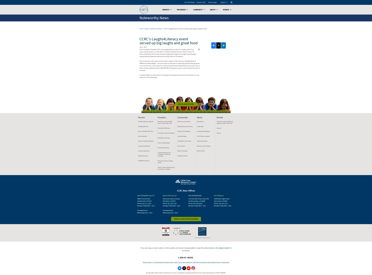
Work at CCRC (201, 151)
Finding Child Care (143, 127)
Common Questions (144, 151)
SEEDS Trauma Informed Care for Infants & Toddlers (166, 168)
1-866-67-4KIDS (185, 257)
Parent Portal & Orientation (146, 141)
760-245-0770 (223, 203)
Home (142, 29)
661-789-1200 (172, 203)
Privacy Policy (147, 262)
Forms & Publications (144, 146)
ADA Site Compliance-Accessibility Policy (206, 262)
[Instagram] (193, 268)
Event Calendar (142, 136)
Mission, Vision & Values (204, 146)
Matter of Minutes (182, 151)
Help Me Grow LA (143, 156)
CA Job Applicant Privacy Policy (163, 262)
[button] (227, 2)
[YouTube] (189, 268)
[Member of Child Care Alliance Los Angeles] (182, 231)
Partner (219, 133)
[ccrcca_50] (144, 9)
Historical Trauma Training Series (165, 162)
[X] (184, 268)
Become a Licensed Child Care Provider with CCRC (165, 122)
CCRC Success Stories (183, 122)
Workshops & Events (164, 138)
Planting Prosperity (143, 161)
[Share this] (213, 45)
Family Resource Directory (185, 127)
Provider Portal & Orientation (166, 133)
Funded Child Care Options (146, 122)
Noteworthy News (156, 29)
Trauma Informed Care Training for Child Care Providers (164, 154)
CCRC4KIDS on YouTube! (184, 141)
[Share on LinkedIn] (223, 45)
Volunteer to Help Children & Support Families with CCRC (225, 122)
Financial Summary (202, 141)
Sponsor (219, 128)
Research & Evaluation (183, 131)
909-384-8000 (197, 203)
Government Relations (203, 131)
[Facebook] (180, 268)
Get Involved (181, 146)
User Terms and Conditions (183, 262)
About (147, 29)
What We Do (200, 122)
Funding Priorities (182, 156)
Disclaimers (225, 262)
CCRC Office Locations (203, 136)
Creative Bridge (181, 136)
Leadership (200, 127)
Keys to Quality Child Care (145, 131)
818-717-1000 (146, 203)
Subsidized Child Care (164, 128)
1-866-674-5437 (223, 248)
